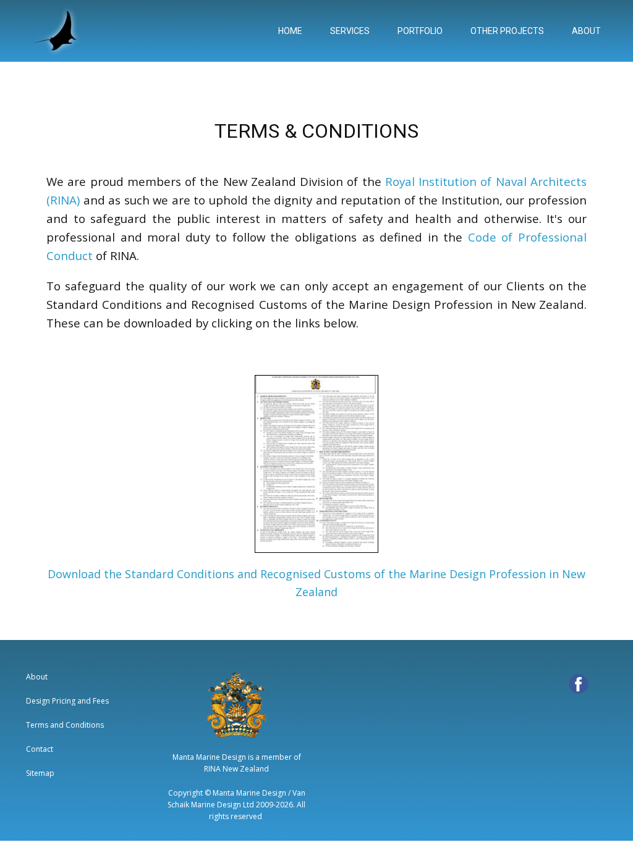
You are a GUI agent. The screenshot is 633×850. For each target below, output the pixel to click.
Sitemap (40, 773)
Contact (39, 749)
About (37, 676)
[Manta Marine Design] (57, 31)
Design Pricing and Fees (67, 701)
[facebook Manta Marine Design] (578, 684)
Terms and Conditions (65, 725)
